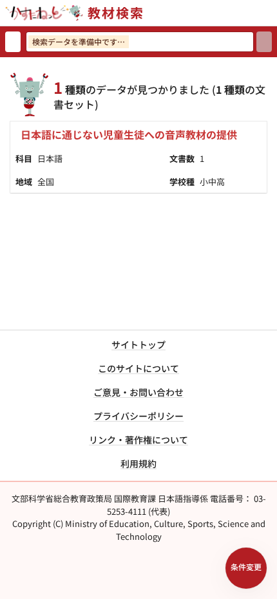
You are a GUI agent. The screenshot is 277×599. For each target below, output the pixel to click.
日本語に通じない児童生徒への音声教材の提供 (129, 134)
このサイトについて (138, 368)
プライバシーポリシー (138, 415)
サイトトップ (138, 344)
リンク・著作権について (138, 439)
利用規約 (138, 463)
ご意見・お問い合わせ (138, 392)
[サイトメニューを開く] (271, 12)
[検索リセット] (13, 41)
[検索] (264, 41)
